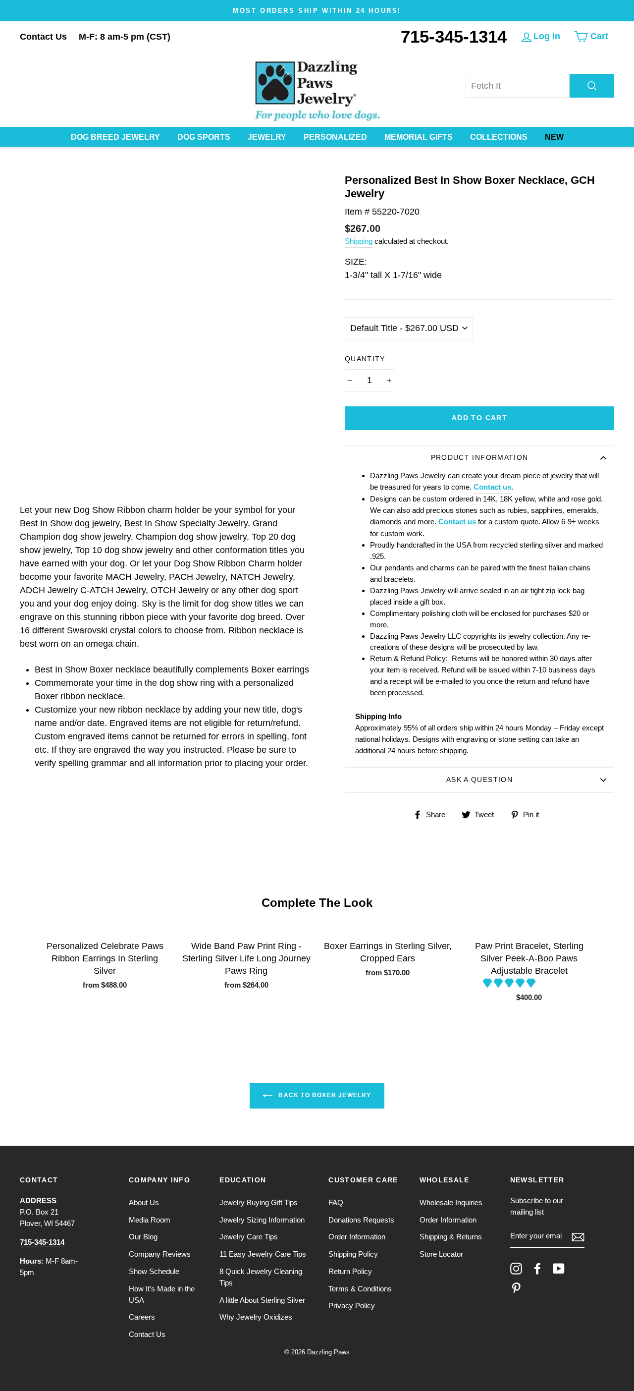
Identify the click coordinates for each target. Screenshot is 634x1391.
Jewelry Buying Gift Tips (258, 1202)
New (554, 137)
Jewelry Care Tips (248, 1236)
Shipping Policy (353, 1254)
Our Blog (143, 1236)
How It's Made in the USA (162, 1294)
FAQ (335, 1202)
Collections (499, 137)
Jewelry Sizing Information (262, 1220)
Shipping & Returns (451, 1236)
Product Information (479, 457)
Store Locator (441, 1254)
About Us (144, 1202)
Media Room (149, 1220)
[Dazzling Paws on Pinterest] (516, 1288)
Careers (142, 1317)
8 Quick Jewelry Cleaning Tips (260, 1277)
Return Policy (350, 1271)
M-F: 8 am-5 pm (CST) (124, 37)
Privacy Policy (351, 1305)
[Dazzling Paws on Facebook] (537, 1269)
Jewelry (267, 137)
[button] (510, 983)
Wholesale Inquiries (451, 1202)
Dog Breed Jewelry (115, 137)
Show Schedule (154, 1271)
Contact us (492, 487)
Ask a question (479, 779)
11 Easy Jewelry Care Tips (262, 1254)
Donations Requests (361, 1220)
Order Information (356, 1236)
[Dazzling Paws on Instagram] (516, 1269)
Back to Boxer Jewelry (323, 1095)
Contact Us (43, 37)
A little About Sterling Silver (262, 1300)
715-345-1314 (454, 36)
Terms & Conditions (360, 1288)
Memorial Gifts (418, 137)
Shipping (358, 241)
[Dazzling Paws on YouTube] (559, 1269)
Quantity (365, 359)
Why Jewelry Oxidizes (255, 1317)
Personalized (335, 137)
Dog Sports (203, 137)
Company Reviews (160, 1254)
